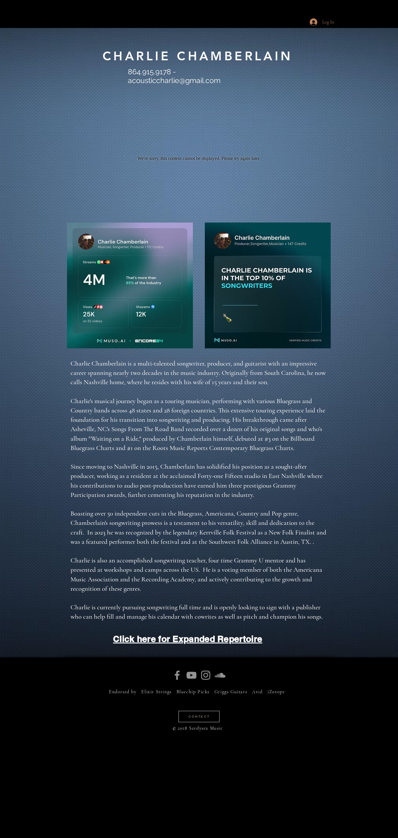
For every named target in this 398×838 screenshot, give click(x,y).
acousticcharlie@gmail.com (174, 80)
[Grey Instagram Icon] (206, 675)
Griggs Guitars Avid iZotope (249, 692)
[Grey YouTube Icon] (191, 675)
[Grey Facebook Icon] (177, 675)
